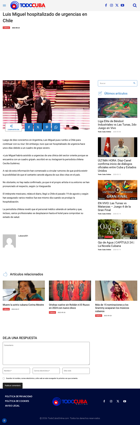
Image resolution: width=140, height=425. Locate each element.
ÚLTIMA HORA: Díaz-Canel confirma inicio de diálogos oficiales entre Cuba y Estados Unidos (117, 165)
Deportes (102, 116)
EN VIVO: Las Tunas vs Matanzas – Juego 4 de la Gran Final (114, 207)
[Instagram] (111, 5)
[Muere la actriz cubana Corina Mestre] (24, 291)
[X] (117, 5)
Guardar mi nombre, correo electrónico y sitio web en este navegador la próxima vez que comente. (42, 378)
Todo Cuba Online (104, 132)
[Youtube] (122, 5)
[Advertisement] (70, 54)
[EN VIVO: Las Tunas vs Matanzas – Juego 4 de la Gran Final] (117, 190)
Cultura (6, 28)
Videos (101, 238)
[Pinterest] (47, 127)
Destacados (102, 156)
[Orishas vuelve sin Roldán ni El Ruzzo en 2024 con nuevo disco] (70, 291)
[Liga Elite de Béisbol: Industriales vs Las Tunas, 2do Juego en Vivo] (117, 108)
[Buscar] (134, 83)
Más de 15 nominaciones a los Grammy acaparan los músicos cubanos (112, 308)
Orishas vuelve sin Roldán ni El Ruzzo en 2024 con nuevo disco (69, 306)
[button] (134, 5)
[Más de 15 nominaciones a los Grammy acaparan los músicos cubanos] (116, 291)
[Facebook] (106, 5)
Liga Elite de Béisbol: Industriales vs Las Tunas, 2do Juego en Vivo (117, 125)
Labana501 (23, 235)
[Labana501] (9, 241)
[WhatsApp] (56, 127)
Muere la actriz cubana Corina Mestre (23, 305)
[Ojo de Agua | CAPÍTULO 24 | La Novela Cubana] (117, 229)
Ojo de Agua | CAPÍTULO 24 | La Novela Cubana (116, 244)
